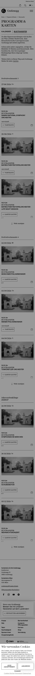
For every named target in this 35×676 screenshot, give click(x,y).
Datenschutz (27, 673)
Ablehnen (25, 666)
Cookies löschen (9, 673)
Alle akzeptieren (9, 666)
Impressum (18, 673)
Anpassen (17, 671)
